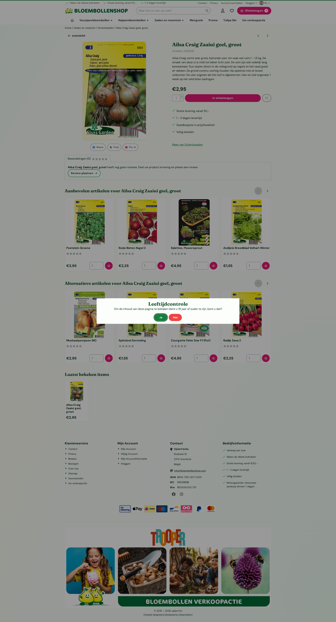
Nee (175, 317)
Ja (160, 317)
